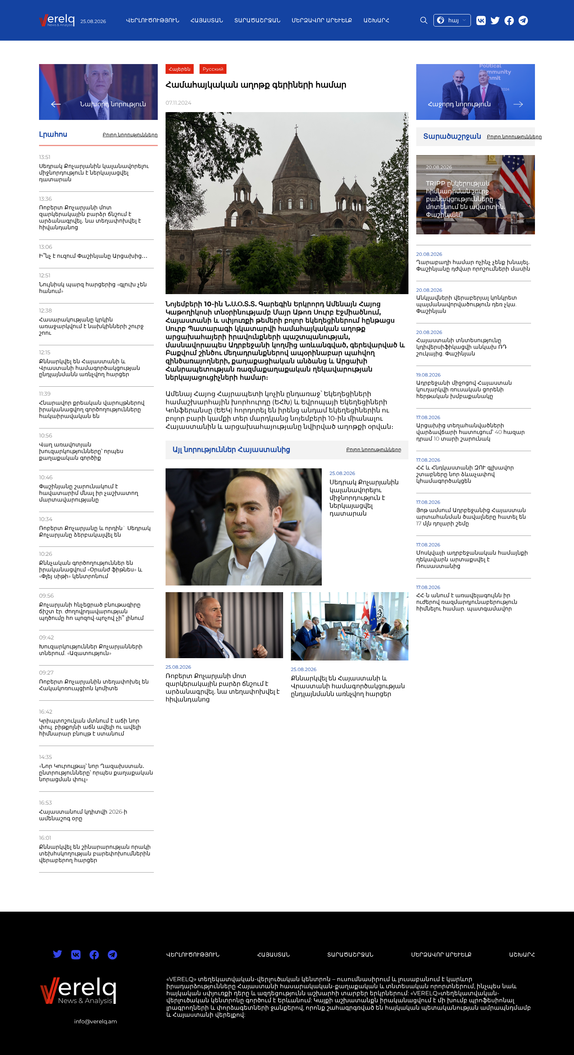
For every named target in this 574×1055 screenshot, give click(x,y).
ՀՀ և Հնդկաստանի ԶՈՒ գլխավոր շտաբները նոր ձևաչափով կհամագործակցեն (465, 474)
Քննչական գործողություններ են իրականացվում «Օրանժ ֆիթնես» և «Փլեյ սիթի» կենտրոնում (90, 570)
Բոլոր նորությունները (130, 134)
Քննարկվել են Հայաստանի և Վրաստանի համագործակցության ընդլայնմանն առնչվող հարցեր (89, 368)
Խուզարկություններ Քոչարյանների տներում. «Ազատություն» (91, 650)
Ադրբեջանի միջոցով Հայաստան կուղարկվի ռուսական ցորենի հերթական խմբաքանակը (464, 390)
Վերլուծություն (152, 20)
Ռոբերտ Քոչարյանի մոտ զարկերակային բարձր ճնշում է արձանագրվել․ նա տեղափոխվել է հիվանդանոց (90, 217)
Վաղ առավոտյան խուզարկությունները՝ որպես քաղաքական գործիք (81, 451)
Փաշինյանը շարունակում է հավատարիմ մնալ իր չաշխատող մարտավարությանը (88, 493)
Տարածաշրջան (257, 20)
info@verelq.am (95, 1021)
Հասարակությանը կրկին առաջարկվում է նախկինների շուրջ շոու (91, 326)
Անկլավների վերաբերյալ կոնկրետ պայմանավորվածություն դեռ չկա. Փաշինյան (466, 304)
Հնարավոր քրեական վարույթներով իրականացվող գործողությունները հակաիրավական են (91, 410)
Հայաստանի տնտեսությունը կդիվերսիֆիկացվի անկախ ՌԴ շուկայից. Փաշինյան (461, 347)
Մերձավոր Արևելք (322, 20)
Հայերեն (180, 69)
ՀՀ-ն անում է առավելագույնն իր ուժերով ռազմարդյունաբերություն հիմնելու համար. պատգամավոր (466, 602)
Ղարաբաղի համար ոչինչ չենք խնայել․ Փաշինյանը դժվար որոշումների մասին (473, 265)
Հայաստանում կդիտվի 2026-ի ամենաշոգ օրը (83, 815)
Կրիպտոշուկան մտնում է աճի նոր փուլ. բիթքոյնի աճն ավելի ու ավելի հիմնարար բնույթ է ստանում (90, 727)
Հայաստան (207, 20)
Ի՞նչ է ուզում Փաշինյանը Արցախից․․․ (93, 256)
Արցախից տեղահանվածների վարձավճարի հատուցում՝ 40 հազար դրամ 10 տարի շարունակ (470, 432)
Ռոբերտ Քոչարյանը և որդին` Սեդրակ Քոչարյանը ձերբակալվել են (95, 531)
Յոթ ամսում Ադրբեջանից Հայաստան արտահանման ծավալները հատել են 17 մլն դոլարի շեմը (471, 517)
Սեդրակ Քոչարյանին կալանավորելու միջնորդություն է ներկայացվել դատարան (94, 173)
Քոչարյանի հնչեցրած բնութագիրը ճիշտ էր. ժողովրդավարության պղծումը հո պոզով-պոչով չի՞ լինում (91, 611)
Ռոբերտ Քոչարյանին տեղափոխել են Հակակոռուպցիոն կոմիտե (94, 685)
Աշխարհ (376, 20)
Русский (213, 69)
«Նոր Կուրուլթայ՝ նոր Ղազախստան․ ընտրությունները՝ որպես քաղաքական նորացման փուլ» (96, 773)
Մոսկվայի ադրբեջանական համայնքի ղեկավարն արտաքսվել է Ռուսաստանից (472, 559)
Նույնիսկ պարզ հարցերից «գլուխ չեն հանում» (93, 288)
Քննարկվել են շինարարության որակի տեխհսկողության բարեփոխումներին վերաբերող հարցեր (95, 854)
